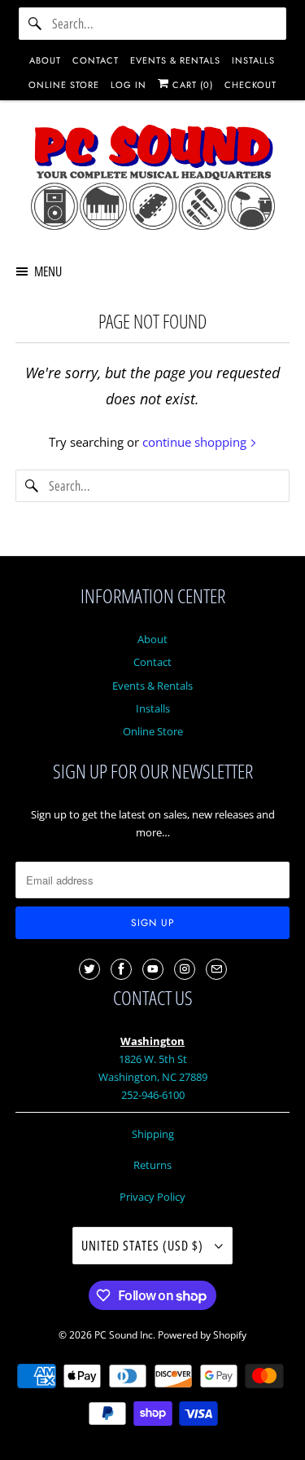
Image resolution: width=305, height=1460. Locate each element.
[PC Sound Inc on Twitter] (89, 969)
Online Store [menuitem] (63, 84)
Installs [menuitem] (253, 60)
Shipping (153, 1134)
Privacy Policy (152, 1196)
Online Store (153, 731)
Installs (153, 708)
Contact (152, 662)
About (152, 639)
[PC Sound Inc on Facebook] (121, 969)
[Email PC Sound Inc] (216, 969)
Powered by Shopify (202, 1335)
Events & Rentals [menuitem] (175, 60)
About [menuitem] (45, 60)
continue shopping (196, 442)
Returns (152, 1165)
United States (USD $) (144, 1246)
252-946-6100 (153, 1094)
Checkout (250, 84)
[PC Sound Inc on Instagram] (184, 969)
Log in (128, 84)
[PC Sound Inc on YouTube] (152, 969)
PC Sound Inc (123, 1335)
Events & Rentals (152, 685)
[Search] (35, 23)
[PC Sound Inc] (152, 180)
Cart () (191, 84)
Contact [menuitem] (95, 60)
